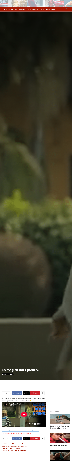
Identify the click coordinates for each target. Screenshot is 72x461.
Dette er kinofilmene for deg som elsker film (59, 427)
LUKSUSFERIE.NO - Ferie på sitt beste (14, 450)
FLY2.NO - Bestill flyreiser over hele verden (16, 444)
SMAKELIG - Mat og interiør (11, 448)
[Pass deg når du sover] (60, 438)
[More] (43, 393)
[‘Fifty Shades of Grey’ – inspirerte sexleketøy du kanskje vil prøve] (60, 455)
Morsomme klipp (7, 374)
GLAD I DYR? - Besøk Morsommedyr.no (14, 446)
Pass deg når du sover (59, 445)
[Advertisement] (22, 388)
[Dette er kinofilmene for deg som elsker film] (60, 419)
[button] (67, 9)
